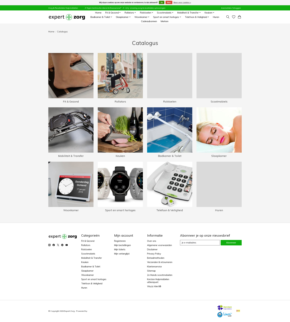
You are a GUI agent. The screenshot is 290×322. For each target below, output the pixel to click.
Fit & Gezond (71, 101)
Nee (169, 3)
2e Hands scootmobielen (159, 275)
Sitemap (151, 270)
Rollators (120, 101)
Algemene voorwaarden (159, 245)
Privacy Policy (154, 253)
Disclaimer (152, 249)
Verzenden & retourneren (159, 262)
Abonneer (231, 242)
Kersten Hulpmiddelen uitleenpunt (158, 281)
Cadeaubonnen (149, 21)
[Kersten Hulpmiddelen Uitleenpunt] (224, 309)
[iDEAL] (238, 311)
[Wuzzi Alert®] (224, 316)
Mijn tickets (119, 249)
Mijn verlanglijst (122, 253)
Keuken (120, 155)
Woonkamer (71, 210)
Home (98, 12)
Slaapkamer (219, 155)
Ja (162, 3)
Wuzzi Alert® (154, 286)
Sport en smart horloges (120, 210)
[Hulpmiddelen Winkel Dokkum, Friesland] (66, 17)
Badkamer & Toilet (169, 155)
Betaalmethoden (155, 257)
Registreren (120, 240)
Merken (164, 21)
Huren (216, 17)
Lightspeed (93, 311)
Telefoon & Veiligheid (169, 210)
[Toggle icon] (228, 17)
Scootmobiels (219, 101)
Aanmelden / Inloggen (231, 8)
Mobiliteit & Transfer (71, 155)
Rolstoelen (169, 101)
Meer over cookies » (182, 3)
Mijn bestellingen (122, 245)
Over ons (151, 240)
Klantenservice (154, 266)
